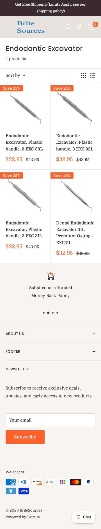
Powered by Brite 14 (23, 517)
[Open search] (68, 27)
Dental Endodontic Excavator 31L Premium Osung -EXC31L (75, 232)
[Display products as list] (92, 75)
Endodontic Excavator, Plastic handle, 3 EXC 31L (24, 229)
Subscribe (25, 437)
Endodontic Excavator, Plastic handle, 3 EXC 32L (74, 142)
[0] (90, 27)
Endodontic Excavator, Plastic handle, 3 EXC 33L (24, 142)
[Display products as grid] (83, 75)
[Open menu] (8, 27)
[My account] (79, 27)
